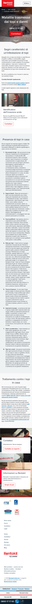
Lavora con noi (18, 567)
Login (5, 529)
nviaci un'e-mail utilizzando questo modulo (16, 396)
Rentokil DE (7, 597)
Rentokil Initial (24, 593)
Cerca (6, 523)
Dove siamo (7, 520)
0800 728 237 (11, 395)
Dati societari (8, 567)
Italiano (27, 589)
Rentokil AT (23, 597)
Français (21, 589)
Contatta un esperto (12, 449)
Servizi (6, 539)
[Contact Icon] (22, 601)
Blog (5, 548)
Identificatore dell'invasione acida (12, 110)
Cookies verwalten (9, 573)
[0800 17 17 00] (17, 601)
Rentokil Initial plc (14, 578)
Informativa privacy (10, 571)
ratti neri (9, 406)
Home (3, 9)
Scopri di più (9, 485)
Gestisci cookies (9, 569)
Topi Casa (24, 11)
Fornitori (18, 569)
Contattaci (16, 33)
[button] (16, 41)
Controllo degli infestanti (11, 11)
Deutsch (14, 589)
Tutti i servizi (11, 9)
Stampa (6, 542)
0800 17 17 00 (7, 601)
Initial (8, 593)
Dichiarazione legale (10, 581)
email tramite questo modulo (16, 83)
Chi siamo (7, 545)
